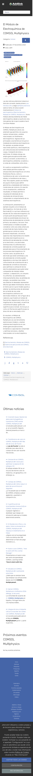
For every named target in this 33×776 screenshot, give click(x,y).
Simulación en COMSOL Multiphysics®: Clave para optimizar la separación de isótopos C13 (15, 463)
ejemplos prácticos (23, 106)
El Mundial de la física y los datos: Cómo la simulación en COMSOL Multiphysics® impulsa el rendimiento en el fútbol (16, 528)
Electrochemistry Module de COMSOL (17, 342)
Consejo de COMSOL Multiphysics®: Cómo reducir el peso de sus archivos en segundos (16, 485)
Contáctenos (16, 716)
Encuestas (16, 692)
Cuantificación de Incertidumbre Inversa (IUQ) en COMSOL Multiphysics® (16, 506)
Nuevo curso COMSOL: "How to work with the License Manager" (16, 551)
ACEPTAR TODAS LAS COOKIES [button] (16, 760)
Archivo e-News (16, 707)
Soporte (16, 671)
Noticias (16, 664)
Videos (17, 697)
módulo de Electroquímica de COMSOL (13, 55)
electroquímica (7, 57)
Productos (16, 669)
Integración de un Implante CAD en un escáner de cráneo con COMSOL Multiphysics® (16, 612)
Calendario (16, 683)
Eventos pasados (16, 688)
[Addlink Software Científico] (16, 4)
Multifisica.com (16, 712)
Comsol (12, 39)
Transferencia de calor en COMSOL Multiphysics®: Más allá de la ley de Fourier (15, 442)
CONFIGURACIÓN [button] (16, 765)
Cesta (16, 675)
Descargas (16, 695)
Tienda (17, 673)
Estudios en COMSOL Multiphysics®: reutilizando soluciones (15, 571)
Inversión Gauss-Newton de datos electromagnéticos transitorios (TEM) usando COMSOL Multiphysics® (16, 420)
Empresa (16, 718)
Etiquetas (16, 666)
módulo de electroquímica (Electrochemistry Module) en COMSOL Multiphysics (14, 112)
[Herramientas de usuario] (26, 40)
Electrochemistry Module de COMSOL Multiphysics (14, 353)
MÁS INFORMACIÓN (16, 771)
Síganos (16, 714)
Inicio (16, 662)
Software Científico (16, 709)
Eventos (16, 685)
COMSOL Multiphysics (9, 52)
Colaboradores (16, 690)
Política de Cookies (22, 752)
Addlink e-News (16, 705)
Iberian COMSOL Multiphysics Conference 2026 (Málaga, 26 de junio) (16, 591)
